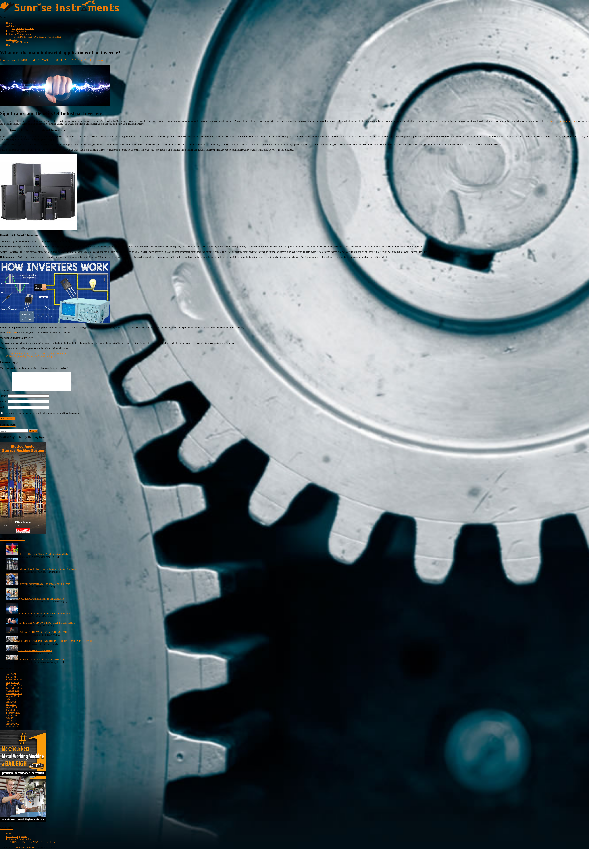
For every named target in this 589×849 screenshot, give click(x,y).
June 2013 (11, 721)
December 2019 (14, 679)
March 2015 (12, 710)
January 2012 (12, 724)
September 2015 (14, 693)
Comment (5, 390)
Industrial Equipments (16, 31)
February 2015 (13, 712)
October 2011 (12, 726)
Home (9, 23)
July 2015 (11, 699)
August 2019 (12, 682)
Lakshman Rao (7, 60)
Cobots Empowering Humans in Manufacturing (30, 356)
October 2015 (12, 690)
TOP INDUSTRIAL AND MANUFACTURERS (36, 36)
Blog (8, 45)
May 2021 (11, 677)
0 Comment (99, 60)
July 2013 (11, 718)
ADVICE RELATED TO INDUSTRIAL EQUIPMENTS (36, 353)
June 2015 (11, 701)
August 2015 (12, 696)
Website (4, 407)
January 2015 (12, 715)
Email (4, 401)
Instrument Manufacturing (18, 34)
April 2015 (11, 707)
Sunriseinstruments (25, 847)
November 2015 (14, 688)
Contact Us (11, 39)
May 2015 (11, 704)
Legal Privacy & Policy (23, 28)
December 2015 (14, 685)
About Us (11, 25)
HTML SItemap (20, 42)
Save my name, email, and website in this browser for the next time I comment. (42, 413)
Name (4, 396)
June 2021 (11, 674)
